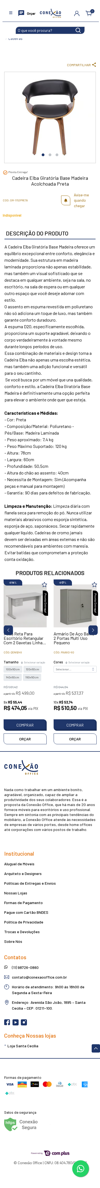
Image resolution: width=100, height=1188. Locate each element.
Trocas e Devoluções (22, 931)
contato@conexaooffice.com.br (39, 977)
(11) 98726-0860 (25, 967)
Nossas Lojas (15, 893)
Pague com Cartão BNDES (26, 912)
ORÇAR (25, 739)
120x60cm (32, 669)
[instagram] (24, 1024)
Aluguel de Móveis (19, 863)
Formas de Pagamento (23, 902)
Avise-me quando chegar (81, 200)
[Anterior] (6, 629)
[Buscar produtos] (78, 30)
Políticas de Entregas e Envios (30, 883)
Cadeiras (15, 38)
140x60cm (12, 677)
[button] (77, 13)
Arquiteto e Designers (23, 873)
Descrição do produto (37, 233)
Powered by (37, 1152)
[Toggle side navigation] (11, 13)
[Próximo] (91, 629)
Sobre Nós (13, 941)
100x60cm (13, 669)
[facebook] (7, 1024)
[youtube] (15, 1024)
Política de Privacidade (23, 922)
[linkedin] (32, 1024)
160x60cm (32, 677)
